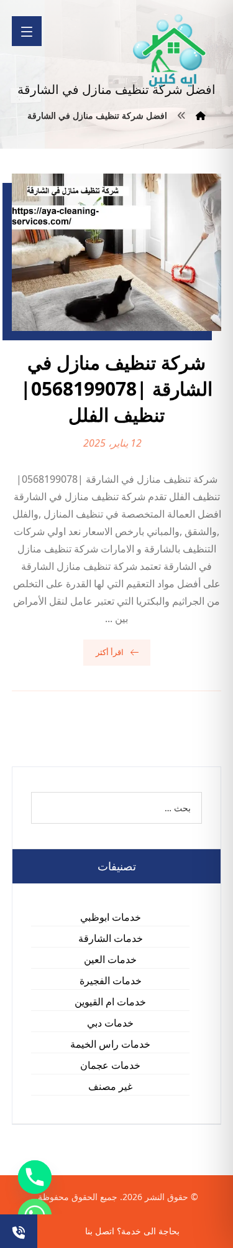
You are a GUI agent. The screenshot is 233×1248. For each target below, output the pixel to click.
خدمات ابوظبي (110, 917)
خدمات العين (110, 959)
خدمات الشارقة (110, 938)
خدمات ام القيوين (110, 1001)
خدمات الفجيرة (111, 980)
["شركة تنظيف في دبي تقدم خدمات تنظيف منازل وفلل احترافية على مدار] (170, 50)
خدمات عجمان (110, 1065)
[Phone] (35, 1177)
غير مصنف (110, 1086)
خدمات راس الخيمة (110, 1044)
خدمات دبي (110, 1023)
